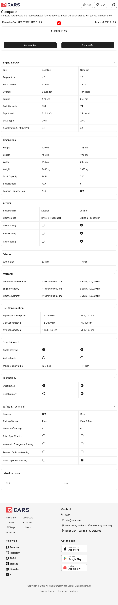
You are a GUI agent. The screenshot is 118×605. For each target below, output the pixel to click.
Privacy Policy (47, 591)
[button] (114, 5)
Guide (11, 522)
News (28, 527)
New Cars (11, 517)
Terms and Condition (68, 591)
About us (10, 532)
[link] (74, 548)
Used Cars (28, 517)
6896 (67, 515)
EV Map (11, 527)
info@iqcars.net (73, 520)
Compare (27, 522)
